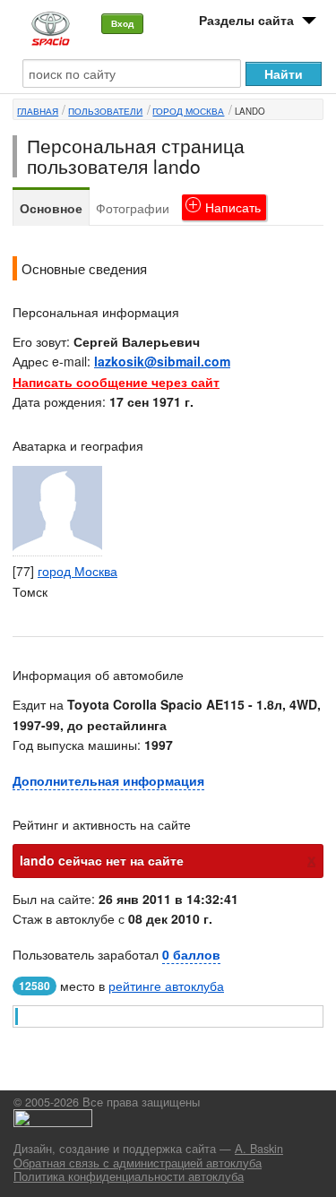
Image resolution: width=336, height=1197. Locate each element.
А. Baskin (259, 1149)
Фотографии (132, 208)
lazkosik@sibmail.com (162, 361)
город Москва (188, 111)
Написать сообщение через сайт (116, 382)
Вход (122, 23)
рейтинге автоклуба (166, 986)
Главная (37, 111)
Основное (51, 208)
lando (250, 111)
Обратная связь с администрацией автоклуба (137, 1163)
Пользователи (105, 111)
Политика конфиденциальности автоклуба (128, 1176)
